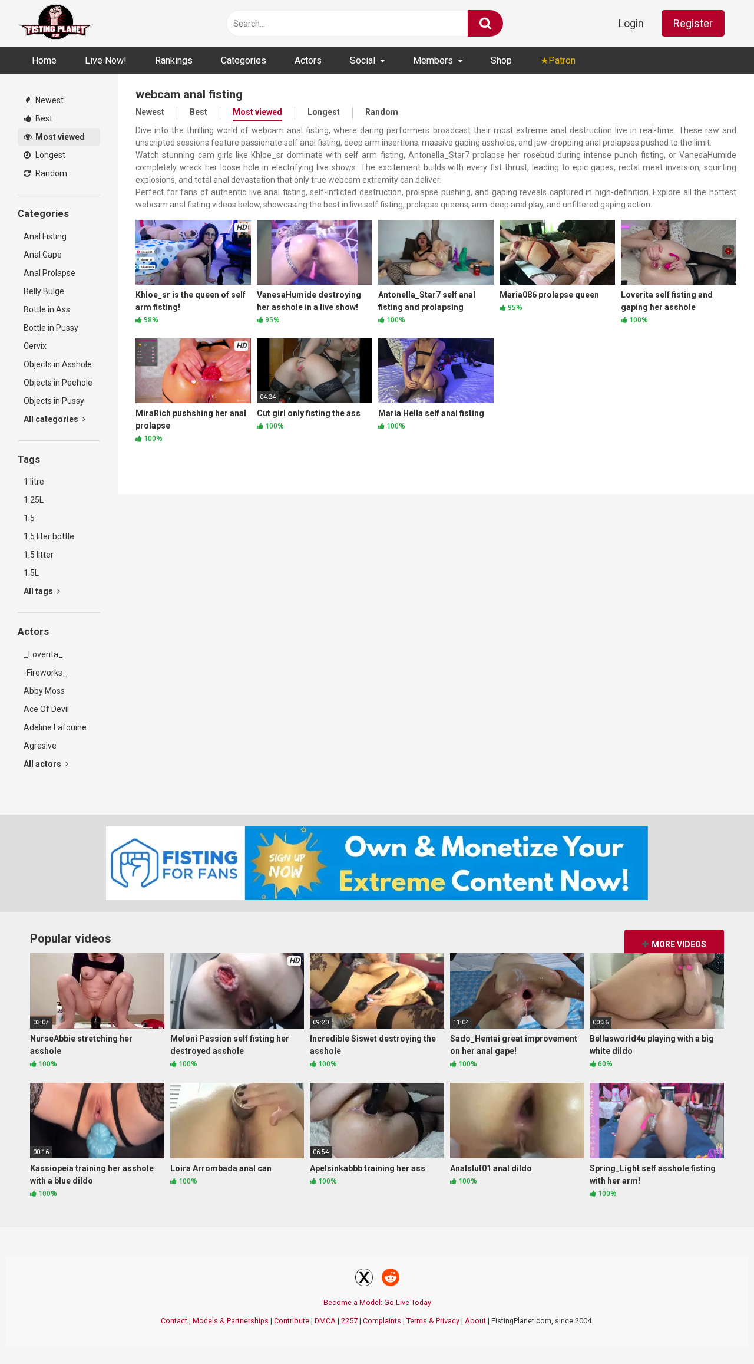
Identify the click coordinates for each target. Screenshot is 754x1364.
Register (693, 23)
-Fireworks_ (45, 672)
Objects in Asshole (58, 364)
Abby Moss (44, 691)
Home (44, 60)
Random (50, 173)
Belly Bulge (44, 291)
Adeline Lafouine (55, 727)
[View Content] (56, 24)
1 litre (34, 481)
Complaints (382, 1320)
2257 (349, 1320)
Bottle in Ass (47, 309)
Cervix (35, 346)
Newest (49, 100)
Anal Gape (43, 254)
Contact (174, 1320)
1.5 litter (39, 554)
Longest (49, 155)
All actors (43, 764)
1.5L (31, 573)
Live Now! (106, 60)
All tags (39, 591)
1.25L (34, 500)
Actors (308, 60)
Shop (501, 60)
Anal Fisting (45, 236)
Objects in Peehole (58, 382)
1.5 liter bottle (49, 536)
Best (43, 118)
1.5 (29, 518)
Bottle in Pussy (51, 327)
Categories (243, 60)
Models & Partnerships (231, 1320)
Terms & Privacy (432, 1320)
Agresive (40, 745)
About (475, 1320)
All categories (52, 419)
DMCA (325, 1320)
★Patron (558, 60)
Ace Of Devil (46, 709)
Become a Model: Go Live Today (377, 1302)
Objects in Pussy (54, 401)
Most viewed (59, 136)
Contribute (291, 1320)
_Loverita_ (43, 654)
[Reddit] (390, 1279)
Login (631, 23)
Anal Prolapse (49, 273)
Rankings (174, 60)
